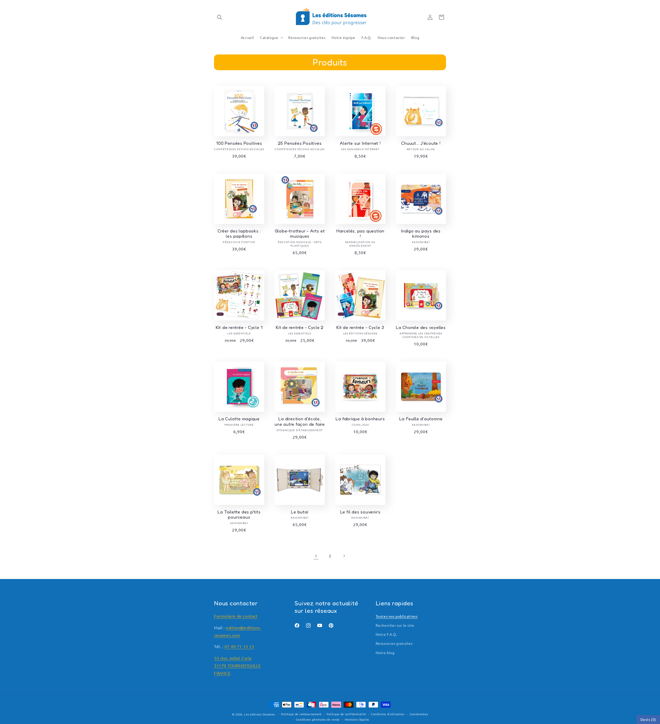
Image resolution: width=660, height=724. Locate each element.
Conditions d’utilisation (388, 714)
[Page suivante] (344, 555)
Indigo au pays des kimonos (421, 233)
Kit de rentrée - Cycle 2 (300, 327)
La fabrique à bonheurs (360, 418)
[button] (219, 17)
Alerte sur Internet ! (360, 143)
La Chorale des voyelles (421, 327)
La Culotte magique (239, 418)
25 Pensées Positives (300, 143)
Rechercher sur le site (395, 625)
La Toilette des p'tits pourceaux (239, 514)
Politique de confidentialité (346, 714)
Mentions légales (357, 719)
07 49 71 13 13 (239, 646)
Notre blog (385, 652)
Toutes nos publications (397, 616)
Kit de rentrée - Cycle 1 (239, 327)
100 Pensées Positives (239, 143)
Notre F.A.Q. (386, 634)
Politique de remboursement (301, 714)
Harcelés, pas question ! (360, 233)
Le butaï (299, 511)
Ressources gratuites (394, 643)
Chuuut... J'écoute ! (421, 143)
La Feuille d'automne (421, 418)
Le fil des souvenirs (360, 511)
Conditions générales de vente (318, 719)
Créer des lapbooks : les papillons (239, 233)
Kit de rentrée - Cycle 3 (360, 327)
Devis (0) (648, 719)
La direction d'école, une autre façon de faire (300, 421)
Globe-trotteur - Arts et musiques (300, 233)
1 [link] (316, 555)
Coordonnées (419, 714)
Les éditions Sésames (259, 714)
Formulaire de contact (236, 615)
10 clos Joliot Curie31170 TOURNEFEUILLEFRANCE (237, 665)
